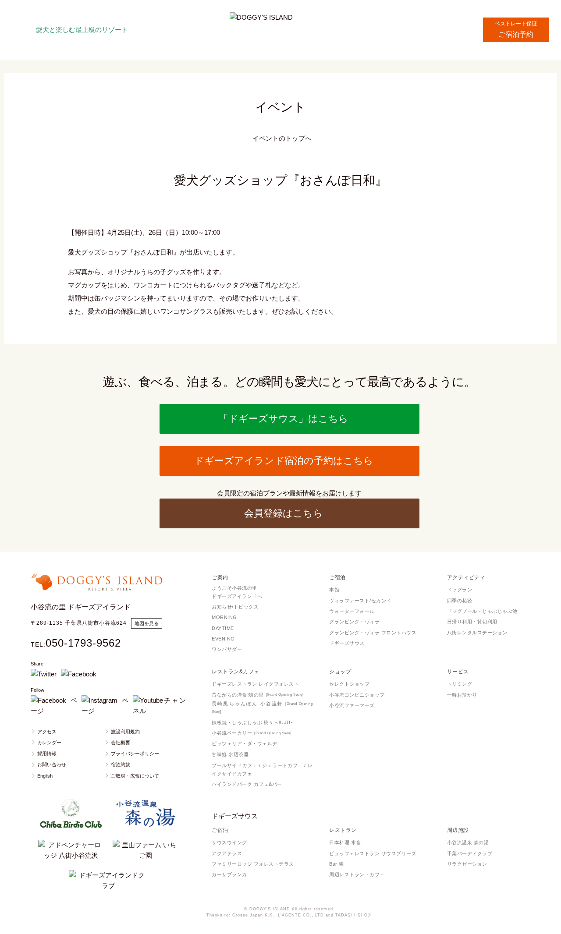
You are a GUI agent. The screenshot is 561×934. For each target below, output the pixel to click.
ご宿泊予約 (516, 25)
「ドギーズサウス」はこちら (283, 418)
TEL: (76, 644)
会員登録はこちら (283, 513)
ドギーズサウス (235, 816)
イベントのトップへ (282, 138)
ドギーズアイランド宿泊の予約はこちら (283, 460)
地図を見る (147, 623)
